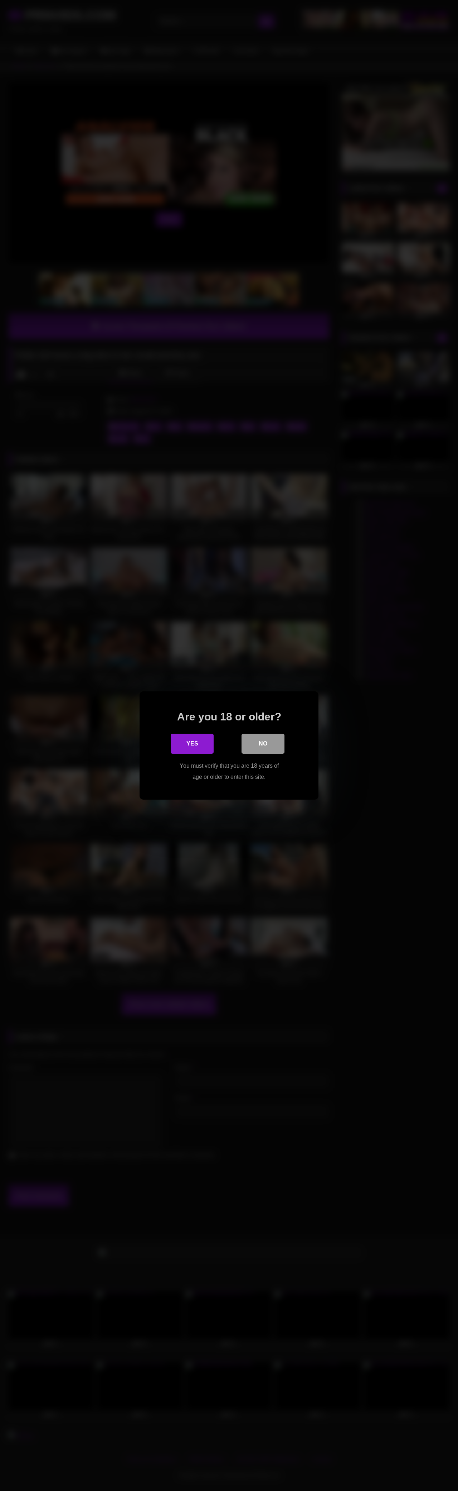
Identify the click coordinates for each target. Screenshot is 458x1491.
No (263, 743)
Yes (192, 743)
